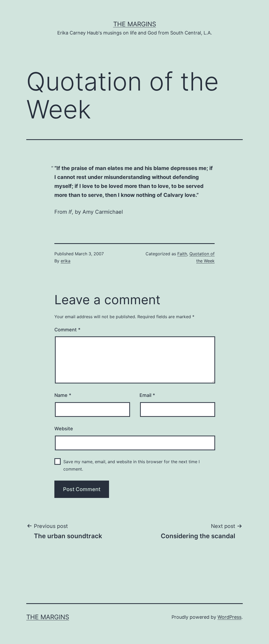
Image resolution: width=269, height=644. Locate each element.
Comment (67, 329)
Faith (182, 253)
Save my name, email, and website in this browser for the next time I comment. (131, 465)
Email (147, 395)
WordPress (229, 617)
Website (63, 428)
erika (65, 260)
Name (62, 395)
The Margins (134, 24)
